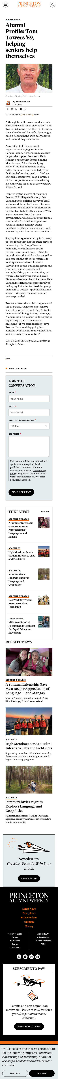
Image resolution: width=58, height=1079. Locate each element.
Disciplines (29, 913)
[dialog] (29, 1062)
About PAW (43, 934)
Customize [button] (8, 1065)
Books (15, 937)
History (29, 926)
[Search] (52, 4)
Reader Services (43, 941)
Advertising (43, 937)
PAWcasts (15, 941)
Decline (15, 1073)
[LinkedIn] (38, 956)
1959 (8, 359)
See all (45, 512)
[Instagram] (31, 956)
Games (14, 944)
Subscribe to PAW (28, 1027)
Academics (14, 548)
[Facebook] (25, 956)
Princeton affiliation (21, 420)
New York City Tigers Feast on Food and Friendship (20, 603)
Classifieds (15, 948)
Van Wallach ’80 (22, 101)
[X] (19, 956)
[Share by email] (20, 109)
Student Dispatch (19, 519)
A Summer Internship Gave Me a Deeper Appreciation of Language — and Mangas (21, 530)
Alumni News (13, 20)
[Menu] (5, 4)
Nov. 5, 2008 (27, 114)
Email (12, 407)
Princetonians (29, 917)
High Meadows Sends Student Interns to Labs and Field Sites (22, 556)
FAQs (43, 944)
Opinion (29, 921)
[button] (25, 109)
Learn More (29, 879)
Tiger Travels (15, 934)
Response (14, 434)
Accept (41, 1073)
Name (11, 392)
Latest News (29, 908)
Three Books (16, 618)
